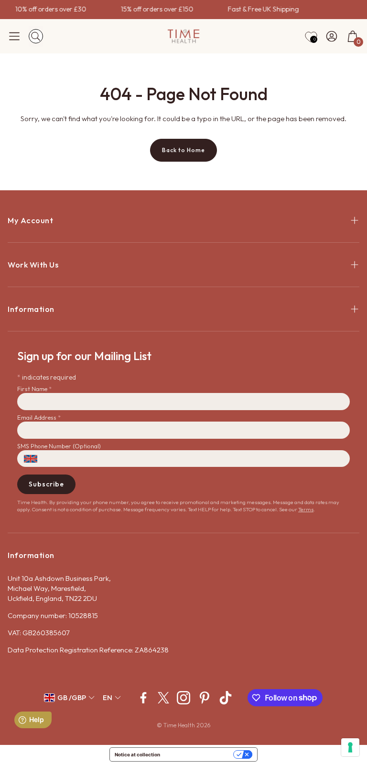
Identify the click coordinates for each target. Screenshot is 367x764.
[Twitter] (163, 697)
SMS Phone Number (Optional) (59, 446)
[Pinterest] (204, 697)
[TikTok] (225, 697)
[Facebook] (143, 697)
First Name (34, 388)
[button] (14, 36)
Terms (305, 509)
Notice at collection (137, 754)
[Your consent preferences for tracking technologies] (350, 747)
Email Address (39, 417)
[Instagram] (183, 697)
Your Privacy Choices (199, 754)
